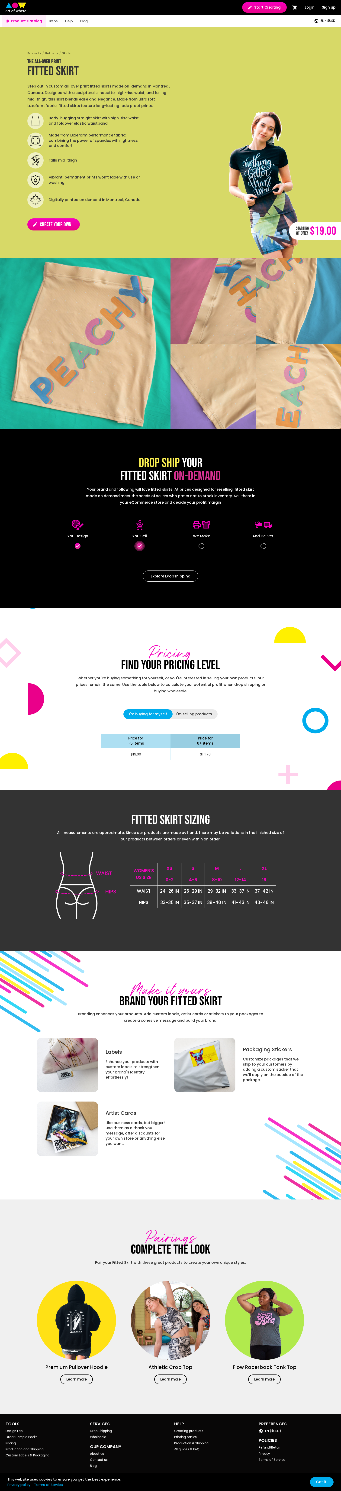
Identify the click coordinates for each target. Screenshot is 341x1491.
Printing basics (185, 1437)
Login (310, 7)
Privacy (264, 1454)
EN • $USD (328, 21)
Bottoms (51, 53)
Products (34, 53)
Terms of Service (272, 1460)
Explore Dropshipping (170, 576)
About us (97, 1454)
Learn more (76, 1379)
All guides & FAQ (186, 1449)
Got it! (322, 1481)
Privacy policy (18, 1484)
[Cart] (295, 7)
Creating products (188, 1431)
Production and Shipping (25, 1449)
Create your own (51, 224)
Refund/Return (270, 1447)
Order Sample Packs (21, 1437)
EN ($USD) (273, 1431)
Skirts (66, 53)
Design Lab (14, 1431)
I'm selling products (194, 714)
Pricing (11, 1443)
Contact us (99, 1460)
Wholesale (98, 1437)
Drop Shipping (101, 1431)
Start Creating (267, 7)
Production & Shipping (191, 1443)
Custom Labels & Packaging (27, 1455)
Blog (93, 1466)
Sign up (328, 7)
